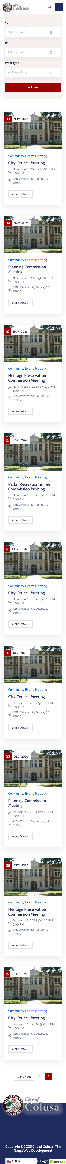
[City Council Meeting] (33, 130)
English (16, 1160)
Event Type (12, 63)
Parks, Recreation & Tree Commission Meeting (29, 487)
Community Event (21, 156)
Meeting (41, 156)
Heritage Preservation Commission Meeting (27, 378)
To (6, 42)
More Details (20, 194)
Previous (25, 1076)
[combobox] (33, 72)
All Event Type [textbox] (17, 72)
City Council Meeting (26, 163)
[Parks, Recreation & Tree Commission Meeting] (33, 452)
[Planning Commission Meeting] (33, 234)
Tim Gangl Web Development (37, 1148)
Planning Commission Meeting (27, 269)
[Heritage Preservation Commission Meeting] (33, 343)
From (8, 22)
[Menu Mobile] (59, 7)
